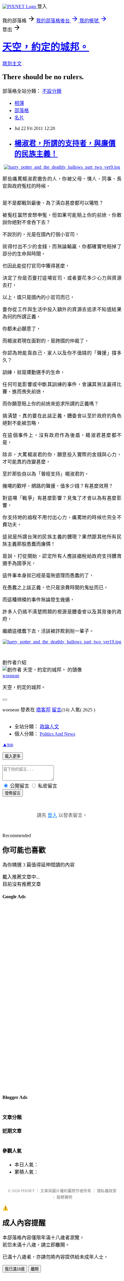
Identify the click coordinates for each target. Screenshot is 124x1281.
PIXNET (28, 1190)
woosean (10, 675)
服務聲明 (64, 1197)
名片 (19, 117)
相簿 (19, 103)
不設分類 (51, 91)
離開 (35, 1269)
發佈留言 (12, 793)
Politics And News (57, 733)
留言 (56, 709)
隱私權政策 (106, 1190)
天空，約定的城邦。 (45, 46)
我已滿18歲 (15, 1269)
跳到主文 (12, 63)
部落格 (21, 110)
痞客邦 (43, 709)
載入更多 (12, 756)
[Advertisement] (26, 996)
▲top (7, 744)
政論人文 (49, 726)
